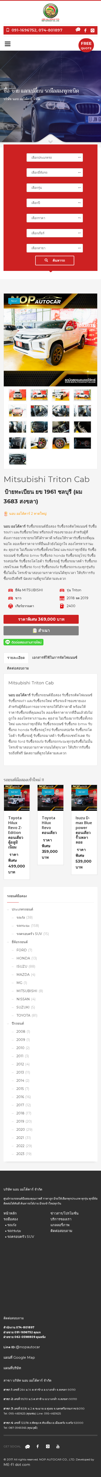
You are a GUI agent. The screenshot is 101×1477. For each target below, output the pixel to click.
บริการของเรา (60, 1219)
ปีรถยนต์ (18, 1023)
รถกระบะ (23, 926)
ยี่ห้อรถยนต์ (20, 942)
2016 (20, 1097)
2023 (20, 1154)
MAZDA (23, 975)
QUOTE (86, 45)
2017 (20, 1105)
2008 (20, 1031)
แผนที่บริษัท (12, 1368)
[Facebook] (85, 30)
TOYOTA (23, 1015)
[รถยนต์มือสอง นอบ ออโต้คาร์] (50, 340)
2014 (20, 1080)
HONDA (23, 958)
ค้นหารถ (59, 260)
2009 (20, 1040)
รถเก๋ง (20, 917)
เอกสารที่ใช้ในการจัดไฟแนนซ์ (54, 657)
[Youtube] (57, 1446)
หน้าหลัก (10, 1213)
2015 (20, 1089)
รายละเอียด (16, 658)
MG (19, 983)
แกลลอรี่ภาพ (60, 1225)
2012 (20, 1064)
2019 (20, 1121)
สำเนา (43, 630)
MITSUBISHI (26, 991)
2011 (19, 1056)
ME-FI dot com (17, 1465)
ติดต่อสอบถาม (18, 668)
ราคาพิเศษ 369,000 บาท (41, 619)
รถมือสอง (11, 1219)
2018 (20, 1113)
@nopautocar (28, 1347)
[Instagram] (92, 30)
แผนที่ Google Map (19, 1357)
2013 (20, 1072)
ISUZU (21, 966)
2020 (20, 1129)
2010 (20, 1048)
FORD (21, 950)
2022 (20, 1146)
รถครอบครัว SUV (29, 934)
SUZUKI (23, 1007)
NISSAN (23, 999)
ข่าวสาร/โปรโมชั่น (64, 1213)
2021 (20, 1138)
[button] (55, 157)
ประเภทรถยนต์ (22, 909)
